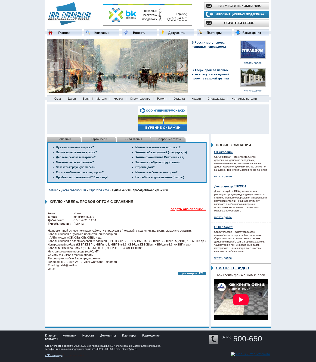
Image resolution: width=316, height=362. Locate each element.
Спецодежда (216, 98)
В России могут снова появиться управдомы (209, 44)
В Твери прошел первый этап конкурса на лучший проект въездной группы (210, 74)
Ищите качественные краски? (76, 152)
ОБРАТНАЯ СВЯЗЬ (239, 23)
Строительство (140, 98)
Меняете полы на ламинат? (75, 162)
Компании (101, 33)
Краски (196, 98)
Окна (57, 98)
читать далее (253, 63)
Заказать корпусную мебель (75, 167)
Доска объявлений (73, 190)
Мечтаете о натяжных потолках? (157, 147)
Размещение (251, 33)
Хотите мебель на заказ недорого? (80, 172)
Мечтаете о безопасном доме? (156, 172)
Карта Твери (99, 139)
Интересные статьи (168, 139)
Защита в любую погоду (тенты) (157, 162)
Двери (72, 98)
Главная (64, 33)
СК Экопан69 (223, 152)
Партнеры (214, 33)
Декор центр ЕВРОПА (230, 186)
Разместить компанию (239, 6)
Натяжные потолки (244, 98)
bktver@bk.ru (129, 349)
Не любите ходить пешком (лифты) (159, 177)
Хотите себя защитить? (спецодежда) (161, 152)
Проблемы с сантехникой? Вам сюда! (82, 177)
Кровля (118, 98)
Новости (139, 33)
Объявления (133, 139)
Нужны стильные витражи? (75, 147)
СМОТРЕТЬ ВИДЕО (232, 268)
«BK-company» (53, 355)
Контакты (51, 339)
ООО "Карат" (223, 227)
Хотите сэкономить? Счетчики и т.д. (159, 157)
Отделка (179, 98)
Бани (86, 98)
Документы (176, 33)
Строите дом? (145, 167)
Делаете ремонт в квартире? (76, 157)
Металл (101, 98)
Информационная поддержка (240, 14)
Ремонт (162, 98)
